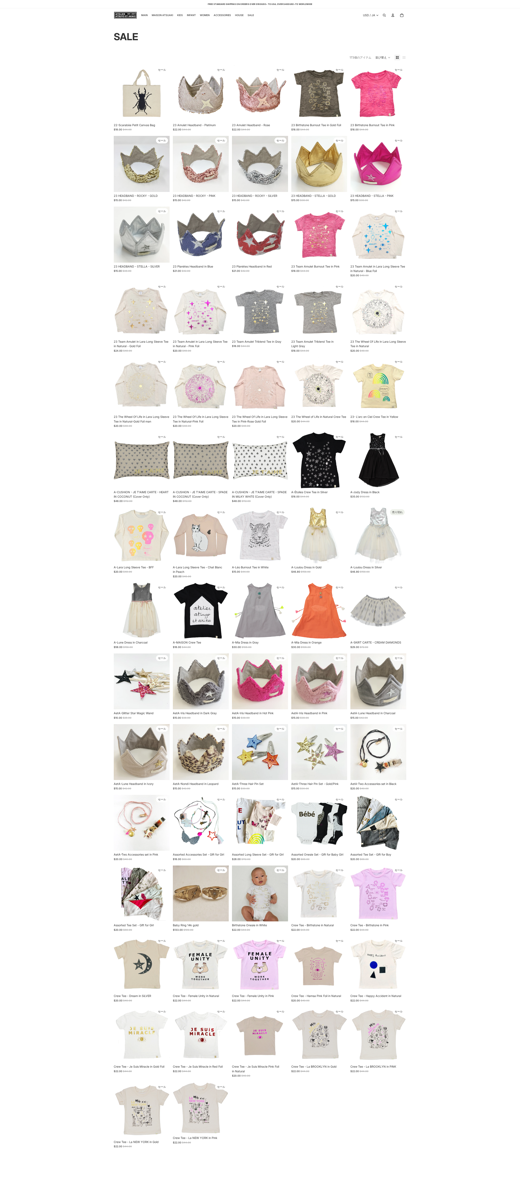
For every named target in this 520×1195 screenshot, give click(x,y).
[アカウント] (392, 15)
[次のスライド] (163, 163)
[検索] (384, 15)
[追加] (163, 115)
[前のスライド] (120, 163)
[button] (382, 57)
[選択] (222, 115)
